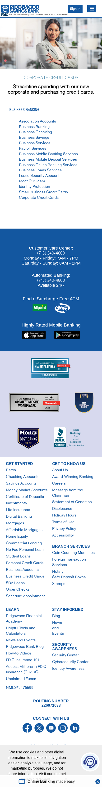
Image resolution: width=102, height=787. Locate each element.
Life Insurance (18, 509)
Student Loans (18, 556)
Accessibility (63, 535)
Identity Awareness (68, 668)
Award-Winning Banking (72, 476)
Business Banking (34, 126)
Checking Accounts (22, 476)
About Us (60, 470)
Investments (16, 503)
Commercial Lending (24, 543)
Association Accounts (37, 121)
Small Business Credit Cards (43, 192)
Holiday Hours (64, 515)
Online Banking (41, 781)
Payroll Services (32, 148)
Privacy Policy (64, 528)
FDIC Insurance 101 (23, 660)
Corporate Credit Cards (39, 197)
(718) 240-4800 (51, 253)
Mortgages (15, 523)
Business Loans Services (40, 170)
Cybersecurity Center (70, 661)
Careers (59, 483)
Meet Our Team (32, 181)
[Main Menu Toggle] (91, 8)
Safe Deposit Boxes (69, 577)
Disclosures (62, 508)
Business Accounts (22, 569)
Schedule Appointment (25, 596)
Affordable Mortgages (24, 529)
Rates (11, 470)
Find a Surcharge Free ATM (51, 298)
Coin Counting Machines (73, 552)
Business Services (34, 143)
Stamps (58, 583)
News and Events (21, 640)
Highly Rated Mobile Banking (51, 324)
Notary (58, 571)
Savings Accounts (21, 483)
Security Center (65, 655)
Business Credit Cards (25, 576)
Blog (56, 615)
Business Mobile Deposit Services (48, 159)
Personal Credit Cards (24, 563)
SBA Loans (15, 583)
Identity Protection (34, 186)
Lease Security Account (39, 175)
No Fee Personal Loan (25, 549)
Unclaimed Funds (21, 678)
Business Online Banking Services (48, 165)
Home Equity (17, 536)
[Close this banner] (98, 780)
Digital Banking (19, 516)
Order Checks (17, 589)
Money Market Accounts (26, 490)
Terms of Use (63, 522)
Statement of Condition (72, 502)
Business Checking (35, 132)
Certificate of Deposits (25, 496)
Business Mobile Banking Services (48, 154)
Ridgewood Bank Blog (25, 646)
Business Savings (34, 137)
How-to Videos (18, 653)
